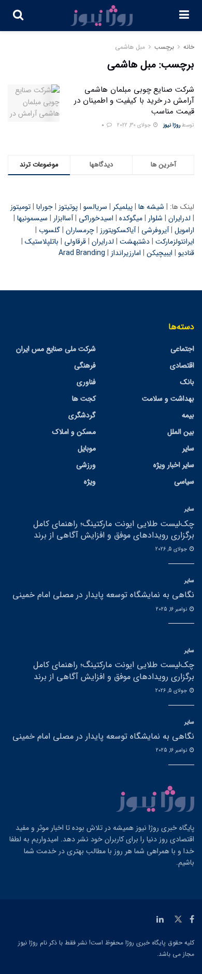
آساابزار (63, 218)
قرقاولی (75, 241)
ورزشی (86, 465)
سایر (188, 448)
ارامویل (184, 230)
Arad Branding (82, 253)
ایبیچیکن (159, 253)
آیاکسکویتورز (118, 230)
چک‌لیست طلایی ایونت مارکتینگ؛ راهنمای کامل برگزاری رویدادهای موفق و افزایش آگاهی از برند (113, 529)
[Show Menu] (184, 15)
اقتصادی (182, 365)
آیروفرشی (155, 230)
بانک (187, 382)
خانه (188, 47)
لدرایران (179, 218)
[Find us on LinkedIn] (160, 919)
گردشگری (82, 415)
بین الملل (180, 431)
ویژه (90, 481)
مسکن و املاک (74, 431)
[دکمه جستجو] (18, 15)
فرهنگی (85, 365)
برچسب (164, 47)
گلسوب (49, 230)
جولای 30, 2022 (134, 125)
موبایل (87, 448)
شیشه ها (151, 207)
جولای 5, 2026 (172, 549)
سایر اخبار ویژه (173, 465)
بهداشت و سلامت (168, 398)
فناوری (86, 382)
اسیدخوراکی (96, 218)
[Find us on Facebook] (192, 919)
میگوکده (130, 218)
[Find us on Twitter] (178, 919)
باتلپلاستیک (42, 241)
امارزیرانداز (126, 253)
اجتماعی (182, 349)
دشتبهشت (135, 241)
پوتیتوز (68, 207)
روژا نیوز (171, 125)
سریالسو (95, 207)
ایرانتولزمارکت (174, 241)
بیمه (188, 415)
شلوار (155, 218)
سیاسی (184, 481)
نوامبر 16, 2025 (172, 609)
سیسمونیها (32, 218)
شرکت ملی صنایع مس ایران (56, 349)
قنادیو (186, 253)
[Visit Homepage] (101, 15)
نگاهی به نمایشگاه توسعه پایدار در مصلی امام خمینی (103, 594)
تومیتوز (20, 207)
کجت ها (84, 398)
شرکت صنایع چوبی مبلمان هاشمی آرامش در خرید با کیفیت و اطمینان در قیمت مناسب (134, 100)
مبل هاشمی (130, 47)
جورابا (44, 207)
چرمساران (80, 230)
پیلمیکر (123, 207)
